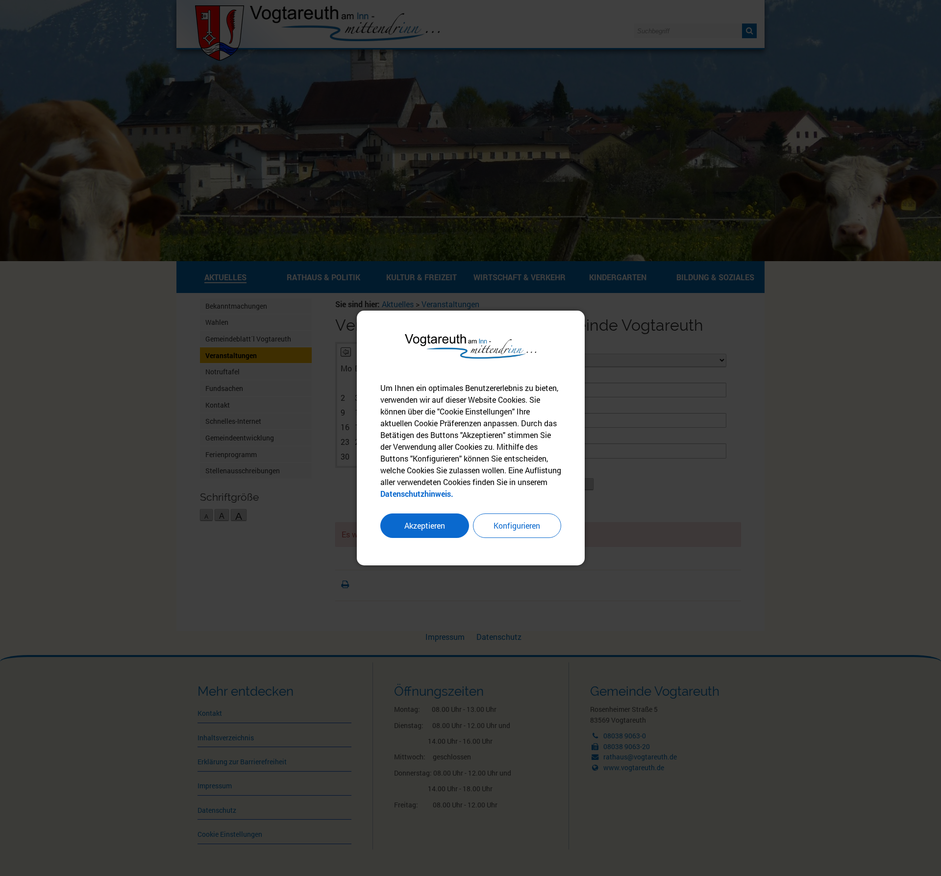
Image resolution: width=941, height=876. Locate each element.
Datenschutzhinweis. (416, 493)
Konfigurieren (517, 525)
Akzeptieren (424, 525)
